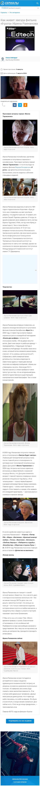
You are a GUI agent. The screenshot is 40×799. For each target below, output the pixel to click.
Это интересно (14, 13)
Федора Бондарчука (23, 167)
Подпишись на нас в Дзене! (20, 721)
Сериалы (4, 13)
